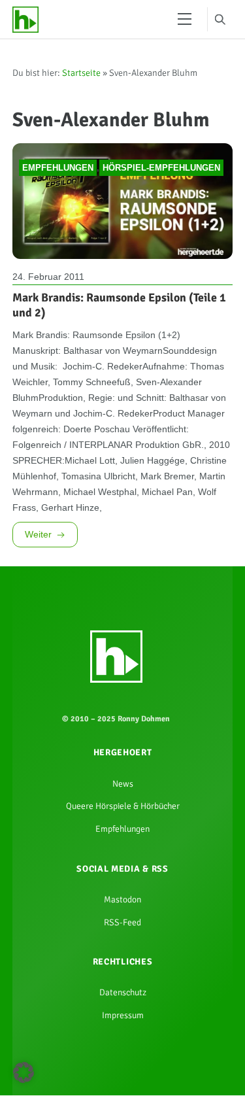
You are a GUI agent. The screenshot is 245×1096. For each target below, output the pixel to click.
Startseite (81, 77)
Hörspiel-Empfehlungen (161, 210)
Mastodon (123, 1020)
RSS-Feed (123, 1046)
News (123, 893)
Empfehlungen (57, 210)
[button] (23, 1072)
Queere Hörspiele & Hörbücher (122, 919)
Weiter (38, 637)
